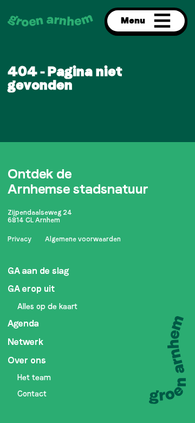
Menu (133, 20)
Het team (34, 377)
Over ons (27, 360)
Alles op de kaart (47, 306)
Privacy (19, 239)
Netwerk (25, 342)
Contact (32, 393)
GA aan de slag (38, 271)
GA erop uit (31, 289)
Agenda (23, 323)
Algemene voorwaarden (83, 239)
